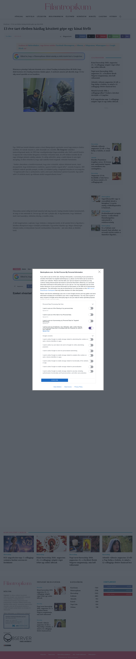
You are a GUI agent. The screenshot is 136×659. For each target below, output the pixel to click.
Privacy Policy (78, 387)
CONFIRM (54, 380)
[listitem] (68, 304)
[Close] (100, 272)
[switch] (91, 308)
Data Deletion (58, 387)
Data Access (68, 387)
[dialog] (68, 329)
